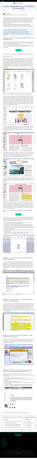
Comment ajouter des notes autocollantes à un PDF (13, 424)
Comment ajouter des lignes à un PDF (11, 422)
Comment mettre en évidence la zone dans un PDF (13, 427)
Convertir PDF (28, 424)
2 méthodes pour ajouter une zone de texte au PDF (13, 425)
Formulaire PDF (28, 427)
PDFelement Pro (5, 45)
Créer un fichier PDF (29, 422)
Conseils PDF (28, 421)
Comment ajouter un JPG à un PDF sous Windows (13, 421)
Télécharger (18, 50)
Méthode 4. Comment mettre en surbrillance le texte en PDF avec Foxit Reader (16, 32)
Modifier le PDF (19, 14)
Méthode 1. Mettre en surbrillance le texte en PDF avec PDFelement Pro (15, 29)
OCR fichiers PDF (29, 425)
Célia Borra (8, 13)
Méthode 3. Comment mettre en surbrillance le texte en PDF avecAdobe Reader (16, 31)
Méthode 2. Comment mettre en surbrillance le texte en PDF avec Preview (15, 30)
